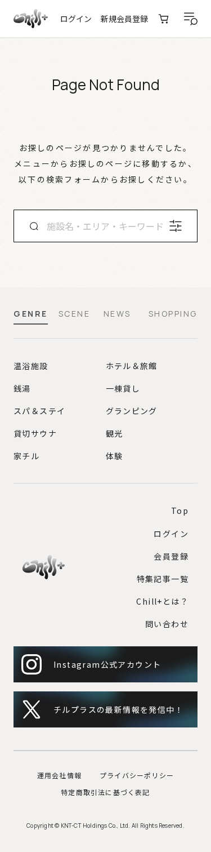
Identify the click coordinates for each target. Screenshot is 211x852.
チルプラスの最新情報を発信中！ (118, 709)
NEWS (117, 314)
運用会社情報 (59, 775)
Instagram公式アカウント (107, 664)
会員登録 (171, 556)
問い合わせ (166, 623)
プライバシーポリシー (137, 775)
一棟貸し (123, 388)
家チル (26, 456)
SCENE (75, 314)
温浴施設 (31, 365)
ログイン (76, 18)
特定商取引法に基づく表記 (105, 792)
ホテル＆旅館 (132, 365)
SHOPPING (173, 314)
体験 (114, 456)
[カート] (163, 18)
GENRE (31, 314)
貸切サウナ (35, 433)
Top (179, 510)
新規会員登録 (124, 18)
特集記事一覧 (162, 578)
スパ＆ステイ (39, 410)
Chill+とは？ (162, 601)
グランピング (132, 410)
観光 (114, 433)
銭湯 (22, 388)
